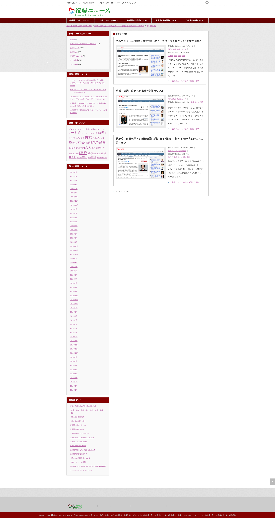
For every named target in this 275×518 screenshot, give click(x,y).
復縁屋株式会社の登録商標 (214, 515)
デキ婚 (170, 56)
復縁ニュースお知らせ (109, 20)
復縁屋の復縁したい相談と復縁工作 (82, 450)
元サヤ (73, 138)
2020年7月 (73, 267)
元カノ (170, 157)
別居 (175, 157)
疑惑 (90, 153)
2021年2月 (73, 238)
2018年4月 (73, 378)
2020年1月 (73, 291)
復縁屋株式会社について (137, 20)
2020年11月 (74, 250)
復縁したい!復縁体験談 (78, 446)
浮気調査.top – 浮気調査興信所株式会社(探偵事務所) (88, 466)
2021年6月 (73, 221)
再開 (94, 138)
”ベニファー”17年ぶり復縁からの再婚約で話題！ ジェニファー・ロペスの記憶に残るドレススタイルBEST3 (88, 82)
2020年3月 (73, 283)
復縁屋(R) (172, 515)
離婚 (183, 56)
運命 (98, 157)
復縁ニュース (181, 49)
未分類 (72, 39)
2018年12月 (74, 345)
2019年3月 (73, 332)
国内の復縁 (172, 49)
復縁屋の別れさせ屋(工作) (178, 506)
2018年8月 (73, 361)
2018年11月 (74, 349)
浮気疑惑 (75, 153)
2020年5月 (73, 275)
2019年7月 (73, 316)
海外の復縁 (172, 99)
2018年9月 (73, 357)
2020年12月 (74, 246)
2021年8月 (73, 213)
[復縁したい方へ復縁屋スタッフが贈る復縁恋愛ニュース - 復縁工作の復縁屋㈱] (89, 15)
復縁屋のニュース (76, 56)
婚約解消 (72, 148)
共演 (82, 138)
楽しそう (102, 148)
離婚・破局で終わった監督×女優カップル (140, 90)
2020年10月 (74, 254)
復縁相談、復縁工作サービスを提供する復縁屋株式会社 (135, 515)
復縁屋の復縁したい (194, 20)
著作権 (93, 506)
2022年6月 (73, 172)
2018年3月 (73, 382)
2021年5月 (73, 225)
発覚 (95, 153)
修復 (101, 132)
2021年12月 (74, 197)
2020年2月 (73, 287)
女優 (192, 102)
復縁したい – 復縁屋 (78, 462)
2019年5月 (73, 324)
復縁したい (109, 515)
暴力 (93, 148)
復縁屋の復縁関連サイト (166, 20)
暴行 (97, 148)
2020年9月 (73, 258)
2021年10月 (74, 205)
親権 (175, 56)
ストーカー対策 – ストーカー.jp (81, 470)
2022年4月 (73, 180)
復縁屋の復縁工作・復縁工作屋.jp (82, 437)
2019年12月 (74, 295)
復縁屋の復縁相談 (77, 417)
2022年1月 (73, 193)
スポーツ (99, 129)
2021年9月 (73, 209)
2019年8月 (73, 312)
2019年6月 (73, 320)
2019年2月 (73, 336)
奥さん (74, 143)
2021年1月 (73, 242)
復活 (77, 148)
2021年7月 (73, 217)
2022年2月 (73, 189)
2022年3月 (73, 184)
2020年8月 (73, 262)
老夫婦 (79, 157)
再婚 (88, 137)
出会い (98, 138)
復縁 (179, 56)
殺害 (70, 153)
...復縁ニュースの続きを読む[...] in (184, 81)
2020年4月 (73, 279)
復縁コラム (74, 52)
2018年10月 (74, 353)
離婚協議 (186, 157)
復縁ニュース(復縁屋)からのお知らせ (83, 44)
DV (70, 128)
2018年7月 (73, 365)
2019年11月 (74, 300)
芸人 (84, 157)
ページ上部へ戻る (272, 481)
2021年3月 (73, 234)
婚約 (88, 142)
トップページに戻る (122, 191)
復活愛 (81, 148)
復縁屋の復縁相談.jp (77, 429)
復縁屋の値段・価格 (78, 421)
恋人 (88, 147)
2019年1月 (73, 341)
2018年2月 (73, 386)
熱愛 (83, 152)
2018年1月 (73, 390)
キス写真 (92, 129)
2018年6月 (73, 369)
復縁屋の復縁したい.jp (78, 425)
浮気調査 (233, 515)
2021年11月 (74, 201)
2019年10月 (74, 304)
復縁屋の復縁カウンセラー (79, 433)
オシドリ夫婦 (84, 129)
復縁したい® (182, 515)
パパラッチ (85, 133)
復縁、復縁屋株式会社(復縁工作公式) (83, 406)
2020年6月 (73, 271)
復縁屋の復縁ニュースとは (80, 20)
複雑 (89, 157)
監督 (202, 102)
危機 (102, 138)
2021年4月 (73, 230)
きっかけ (76, 129)
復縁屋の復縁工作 (121, 506)
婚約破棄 (98, 142)
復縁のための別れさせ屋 (78, 441)
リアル (91, 133)
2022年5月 (73, 176)
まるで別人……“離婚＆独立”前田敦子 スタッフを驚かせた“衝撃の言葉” (158, 41)
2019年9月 (73, 308)
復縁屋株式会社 (105, 506)
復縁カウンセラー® (195, 515)
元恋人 (78, 138)
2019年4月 (73, 328)
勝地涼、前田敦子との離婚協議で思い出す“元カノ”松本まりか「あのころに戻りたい (159, 140)
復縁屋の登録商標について (80, 458)
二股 (96, 133)
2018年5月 (73, 373)
